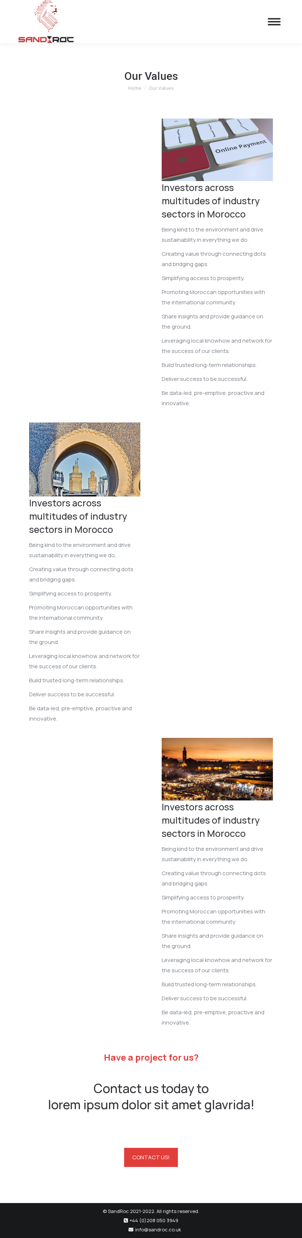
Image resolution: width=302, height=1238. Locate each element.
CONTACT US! (151, 1157)
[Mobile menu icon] (274, 21)
